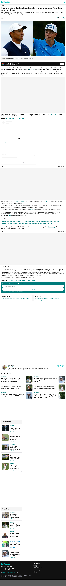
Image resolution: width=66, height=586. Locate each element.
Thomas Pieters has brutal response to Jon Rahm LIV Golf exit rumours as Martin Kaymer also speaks (14, 535)
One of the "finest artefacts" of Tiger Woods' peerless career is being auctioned (48, 299)
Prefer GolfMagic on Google (12, 63)
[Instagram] (6, 569)
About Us (35, 565)
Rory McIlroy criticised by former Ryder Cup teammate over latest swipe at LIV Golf (15, 467)
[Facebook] (2, 569)
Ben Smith (3, 17)
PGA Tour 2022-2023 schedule (15, 118)
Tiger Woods (54, 114)
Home (2, 5)
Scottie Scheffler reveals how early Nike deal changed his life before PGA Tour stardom (45, 380)
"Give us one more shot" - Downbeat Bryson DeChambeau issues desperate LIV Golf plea (15, 516)
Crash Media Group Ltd (8, 572)
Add (62, 64)
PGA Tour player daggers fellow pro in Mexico (21, 280)
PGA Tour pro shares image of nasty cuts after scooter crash (15, 299)
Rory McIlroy (51, 227)
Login (35, 571)
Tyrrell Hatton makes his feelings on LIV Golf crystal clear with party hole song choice (15, 447)
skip (10, 215)
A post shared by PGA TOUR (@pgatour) (18, 162)
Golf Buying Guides (15, 541)
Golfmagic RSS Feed (38, 567)
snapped (32, 209)
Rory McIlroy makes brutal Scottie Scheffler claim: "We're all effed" (11, 387)
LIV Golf (47, 201)
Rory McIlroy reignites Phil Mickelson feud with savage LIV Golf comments (44, 387)
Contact (35, 566)
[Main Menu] (64, 2)
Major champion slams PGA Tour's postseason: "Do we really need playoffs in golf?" (28, 223)
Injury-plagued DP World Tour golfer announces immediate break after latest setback (15, 438)
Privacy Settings (37, 570)
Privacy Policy (26, 291)
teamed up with (20, 201)
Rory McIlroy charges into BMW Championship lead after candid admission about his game (10, 380)
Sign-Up (35, 572)
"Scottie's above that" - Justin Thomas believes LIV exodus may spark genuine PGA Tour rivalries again (45, 396)
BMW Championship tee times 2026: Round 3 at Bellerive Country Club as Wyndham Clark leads (31, 221)
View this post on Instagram (8, 142)
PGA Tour (32, 69)
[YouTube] (13, 569)
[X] (9, 569)
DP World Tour (13, 434)
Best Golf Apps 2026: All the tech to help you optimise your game (15, 544)
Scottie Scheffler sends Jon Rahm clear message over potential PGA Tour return (13, 395)
